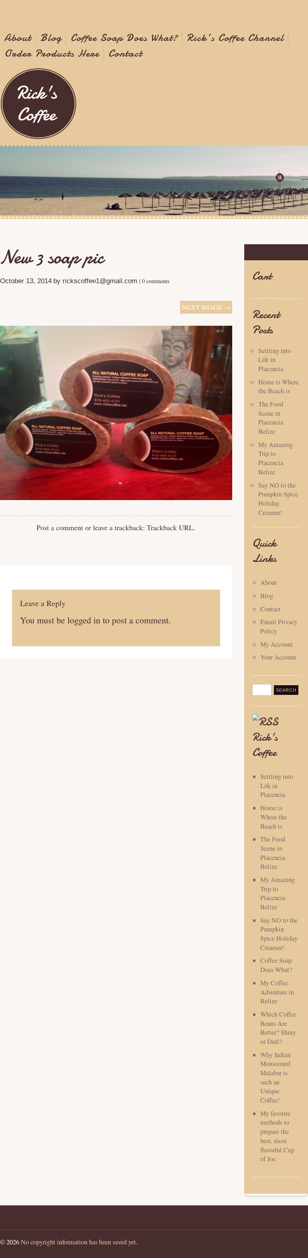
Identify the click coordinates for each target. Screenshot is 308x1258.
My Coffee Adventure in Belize (277, 991)
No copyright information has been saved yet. (79, 1242)
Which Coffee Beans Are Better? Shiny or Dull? (278, 1028)
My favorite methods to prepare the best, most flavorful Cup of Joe (277, 1136)
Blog (51, 38)
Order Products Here (51, 53)
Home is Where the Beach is (278, 387)
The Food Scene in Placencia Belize (270, 418)
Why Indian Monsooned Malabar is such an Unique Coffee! (275, 1077)
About (17, 38)
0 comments (156, 281)
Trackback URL (170, 527)
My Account (276, 644)
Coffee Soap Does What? (124, 38)
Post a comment (59, 527)
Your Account (278, 657)
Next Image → (206, 307)
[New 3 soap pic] (116, 497)
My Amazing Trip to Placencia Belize (275, 458)
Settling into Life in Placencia (274, 359)
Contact (125, 53)
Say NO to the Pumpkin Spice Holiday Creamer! (278, 499)
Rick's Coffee (36, 103)
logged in (83, 620)
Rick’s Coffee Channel (235, 38)
